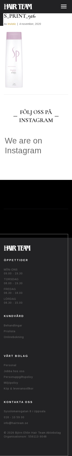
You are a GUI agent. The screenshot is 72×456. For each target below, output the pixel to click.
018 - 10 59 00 (14, 417)
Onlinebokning (14, 337)
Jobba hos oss (14, 371)
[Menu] (63, 6)
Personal (10, 365)
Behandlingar (13, 325)
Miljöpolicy (11, 382)
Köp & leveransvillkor (19, 388)
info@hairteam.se (16, 423)
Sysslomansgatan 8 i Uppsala (25, 411)
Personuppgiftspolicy (18, 376)
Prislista (9, 331)
